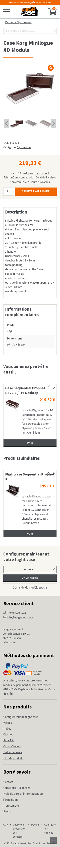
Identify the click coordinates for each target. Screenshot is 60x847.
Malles (7, 728)
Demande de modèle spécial (30, 587)
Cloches (8, 734)
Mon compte (11, 805)
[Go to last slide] (6, 123)
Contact (8, 782)
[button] (51, 68)
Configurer (30, 578)
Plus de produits (13, 758)
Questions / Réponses (16, 788)
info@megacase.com (20, 617)
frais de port (41, 173)
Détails (35, 824)
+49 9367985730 (17, 613)
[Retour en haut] (53, 840)
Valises (7, 723)
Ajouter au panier (36, 191)
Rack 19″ (8, 740)
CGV (5, 824)
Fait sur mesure (12, 752)
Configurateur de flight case (20, 717)
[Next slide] (53, 123)
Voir (30, 443)
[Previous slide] (48, 387)
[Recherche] (54, 31)
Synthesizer (24, 147)
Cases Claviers (12, 746)
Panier (7, 811)
